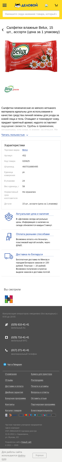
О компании (11, 374)
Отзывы (9, 380)
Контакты (9, 404)
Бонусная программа (15, 398)
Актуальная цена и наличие (32, 213)
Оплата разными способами (33, 234)
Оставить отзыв (38, 398)
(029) (20, 324)
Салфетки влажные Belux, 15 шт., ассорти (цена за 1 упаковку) (33, 30)
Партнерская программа (43, 404)
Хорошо (39, 455)
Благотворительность (41, 410)
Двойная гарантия (14, 392)
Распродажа (37, 380)
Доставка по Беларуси (29, 254)
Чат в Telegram (14, 364)
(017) (20, 350)
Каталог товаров (13, 410)
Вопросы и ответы (40, 392)
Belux (25, 150)
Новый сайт (26, 442)
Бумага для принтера (41, 374)
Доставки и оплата (14, 386)
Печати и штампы (40, 386)
